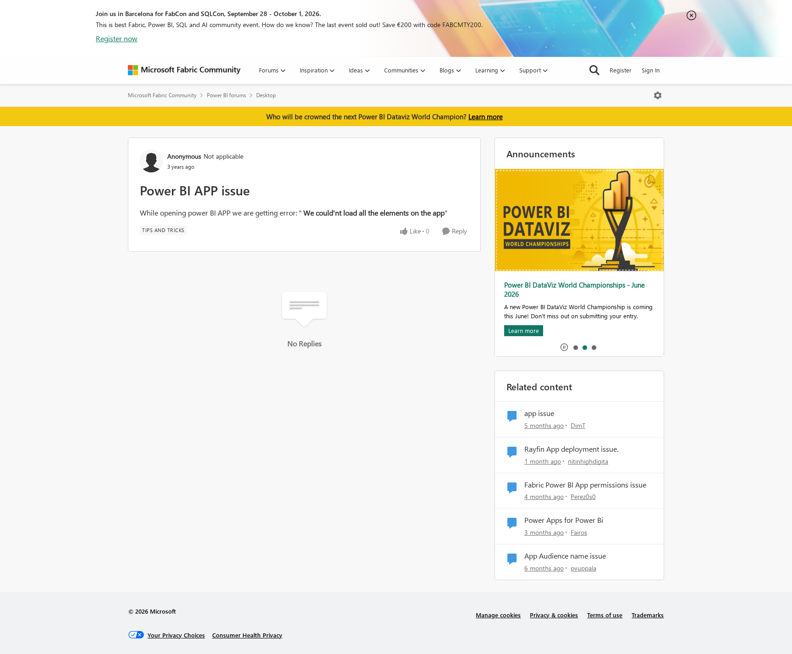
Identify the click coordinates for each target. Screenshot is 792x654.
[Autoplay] (564, 347)
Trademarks (648, 615)
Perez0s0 (583, 496)
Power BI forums (226, 95)
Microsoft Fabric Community (162, 95)
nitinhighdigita (588, 461)
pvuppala (583, 568)
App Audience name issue (565, 555)
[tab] (575, 347)
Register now (117, 38)
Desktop (266, 95)
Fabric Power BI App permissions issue (585, 484)
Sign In (651, 70)
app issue (539, 413)
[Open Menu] (657, 95)
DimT (578, 425)
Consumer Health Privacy (247, 635)
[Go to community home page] (184, 70)
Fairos (579, 532)
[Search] (594, 70)
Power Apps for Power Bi (563, 520)
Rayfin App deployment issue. (571, 449)
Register (621, 70)
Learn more (485, 116)
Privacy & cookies (554, 615)
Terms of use (604, 615)
